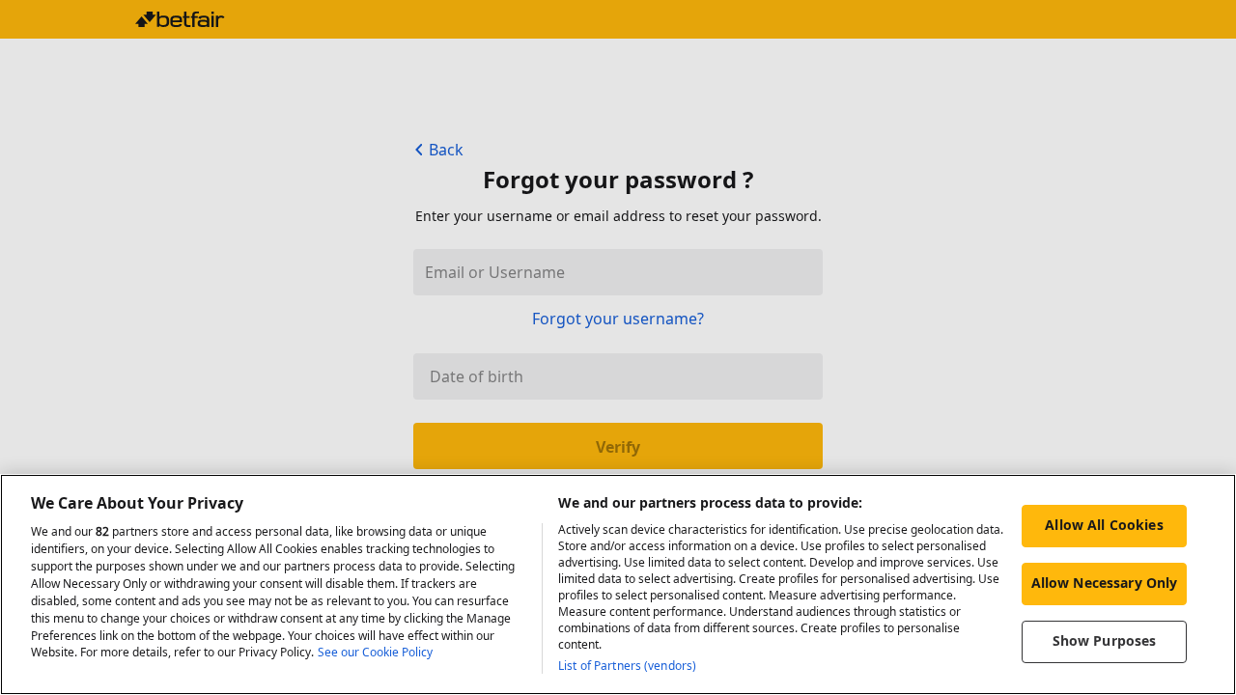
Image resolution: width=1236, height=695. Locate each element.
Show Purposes (1105, 640)
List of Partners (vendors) (627, 665)
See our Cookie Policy (375, 653)
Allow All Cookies (1104, 524)
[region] (618, 584)
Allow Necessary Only (1104, 582)
